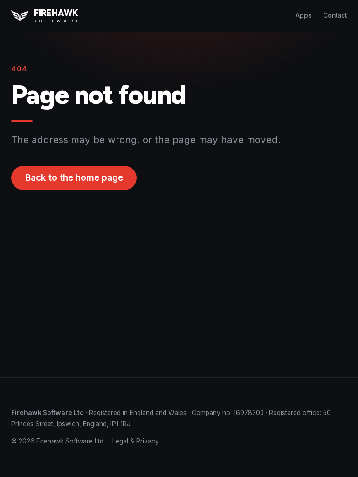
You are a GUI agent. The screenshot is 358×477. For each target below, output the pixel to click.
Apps (304, 15)
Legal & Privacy (135, 441)
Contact (335, 15)
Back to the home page (74, 177)
